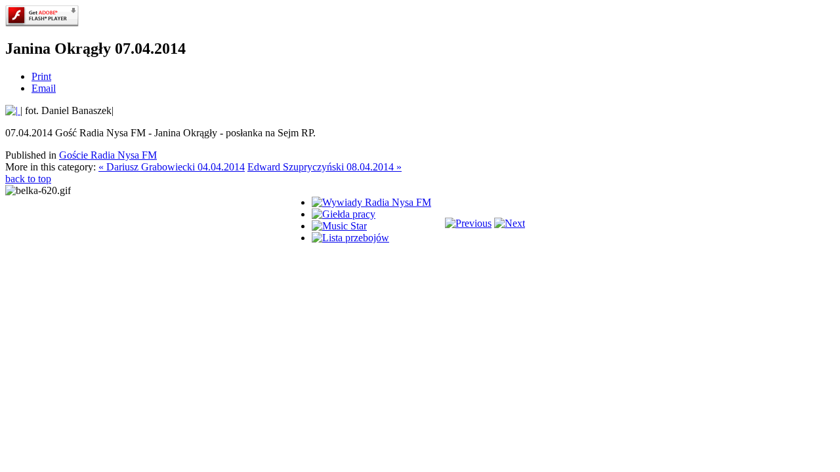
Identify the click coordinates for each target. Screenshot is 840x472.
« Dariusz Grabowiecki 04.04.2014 (171, 166)
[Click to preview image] (12, 110)
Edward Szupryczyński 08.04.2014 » (324, 166)
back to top (28, 178)
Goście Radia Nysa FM (108, 155)
